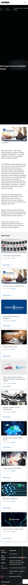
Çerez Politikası (13, 554)
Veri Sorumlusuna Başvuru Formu (17, 567)
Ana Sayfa (1, 9)
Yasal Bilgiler (12, 550)
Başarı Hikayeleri (8, 9)
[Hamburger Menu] (25, 2)
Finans (13, 258)
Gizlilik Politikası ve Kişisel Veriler (17, 557)
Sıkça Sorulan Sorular (3, 557)
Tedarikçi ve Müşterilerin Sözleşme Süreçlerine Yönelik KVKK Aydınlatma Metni (16, 562)
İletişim (3, 562)
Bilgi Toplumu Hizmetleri (15, 576)
